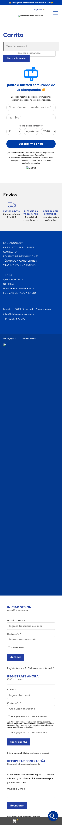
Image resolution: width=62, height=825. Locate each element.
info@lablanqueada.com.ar (19, 314)
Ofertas (8, 284)
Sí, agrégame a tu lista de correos (28, 716)
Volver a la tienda (16, 58)
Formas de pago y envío (19, 292)
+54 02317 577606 (14, 318)
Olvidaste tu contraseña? (41, 668)
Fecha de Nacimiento (31, 125)
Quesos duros (13, 279)
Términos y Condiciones (20, 260)
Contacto (10, 251)
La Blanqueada (13, 242)
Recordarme (17, 647)
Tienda (7, 275)
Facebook (5, 303)
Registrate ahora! (16, 668)
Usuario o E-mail (16, 620)
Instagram (11, 303)
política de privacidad (45, 152)
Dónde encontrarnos (18, 288)
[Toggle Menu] (55, 12)
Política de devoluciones (20, 256)
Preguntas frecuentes (18, 247)
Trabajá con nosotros (19, 265)
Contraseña (14, 634)
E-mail (11, 689)
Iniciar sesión (14, 753)
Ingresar (38, 9)
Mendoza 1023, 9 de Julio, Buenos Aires (27, 309)
